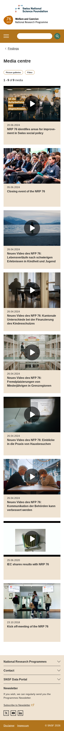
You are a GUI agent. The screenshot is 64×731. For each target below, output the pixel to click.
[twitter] (6, 713)
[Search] (57, 36)
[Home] (32, 20)
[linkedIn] (20, 713)
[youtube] (13, 713)
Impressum (23, 725)
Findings (13, 48)
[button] (6, 36)
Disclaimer (9, 725)
